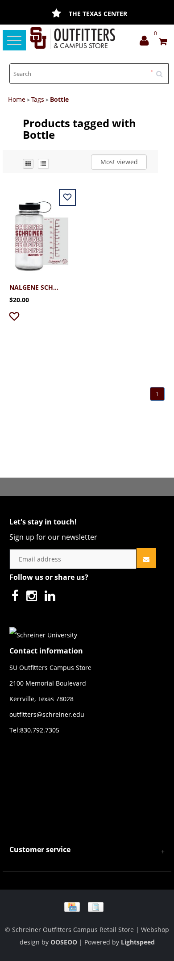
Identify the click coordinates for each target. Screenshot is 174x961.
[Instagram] (33, 598)
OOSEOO (63, 942)
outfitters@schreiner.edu (46, 714)
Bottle (59, 99)
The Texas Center (98, 13)
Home (16, 99)
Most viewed (119, 162)
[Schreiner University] (72, 38)
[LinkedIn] (52, 598)
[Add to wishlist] (15, 318)
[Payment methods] (87, 906)
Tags (37, 99)
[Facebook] (17, 598)
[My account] (146, 42)
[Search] (162, 70)
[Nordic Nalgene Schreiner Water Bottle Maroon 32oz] (41, 231)
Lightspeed (138, 942)
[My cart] (162, 42)
